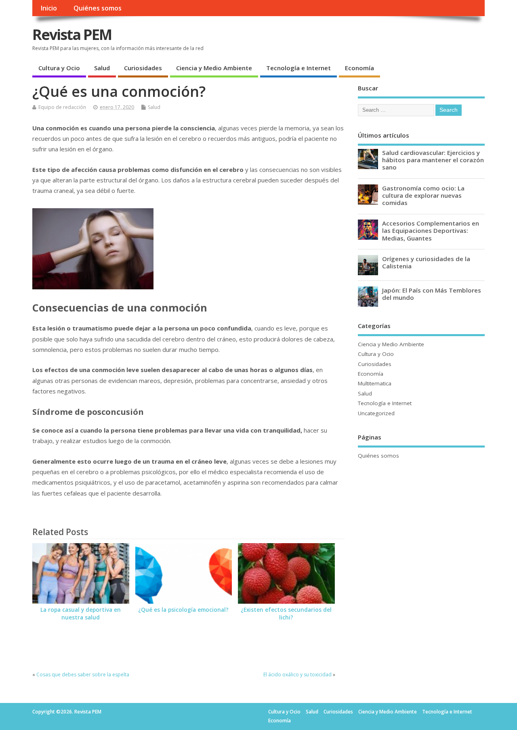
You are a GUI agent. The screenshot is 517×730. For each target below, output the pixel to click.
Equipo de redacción (62, 107)
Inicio (48, 8)
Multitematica (374, 383)
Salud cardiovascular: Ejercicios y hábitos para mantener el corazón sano (433, 160)
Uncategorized (376, 413)
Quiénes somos (98, 8)
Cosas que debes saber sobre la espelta (82, 674)
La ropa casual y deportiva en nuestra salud (80, 613)
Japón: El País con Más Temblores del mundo (431, 293)
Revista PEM (71, 34)
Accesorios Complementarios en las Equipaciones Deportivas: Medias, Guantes (430, 230)
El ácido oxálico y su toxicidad (297, 674)
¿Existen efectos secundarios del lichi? (286, 613)
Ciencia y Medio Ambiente (214, 68)
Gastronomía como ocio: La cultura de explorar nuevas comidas (423, 195)
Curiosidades (143, 68)
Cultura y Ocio (59, 68)
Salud (102, 68)
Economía (359, 68)
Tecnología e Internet (298, 68)
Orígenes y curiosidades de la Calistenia (426, 262)
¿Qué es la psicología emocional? (183, 609)
